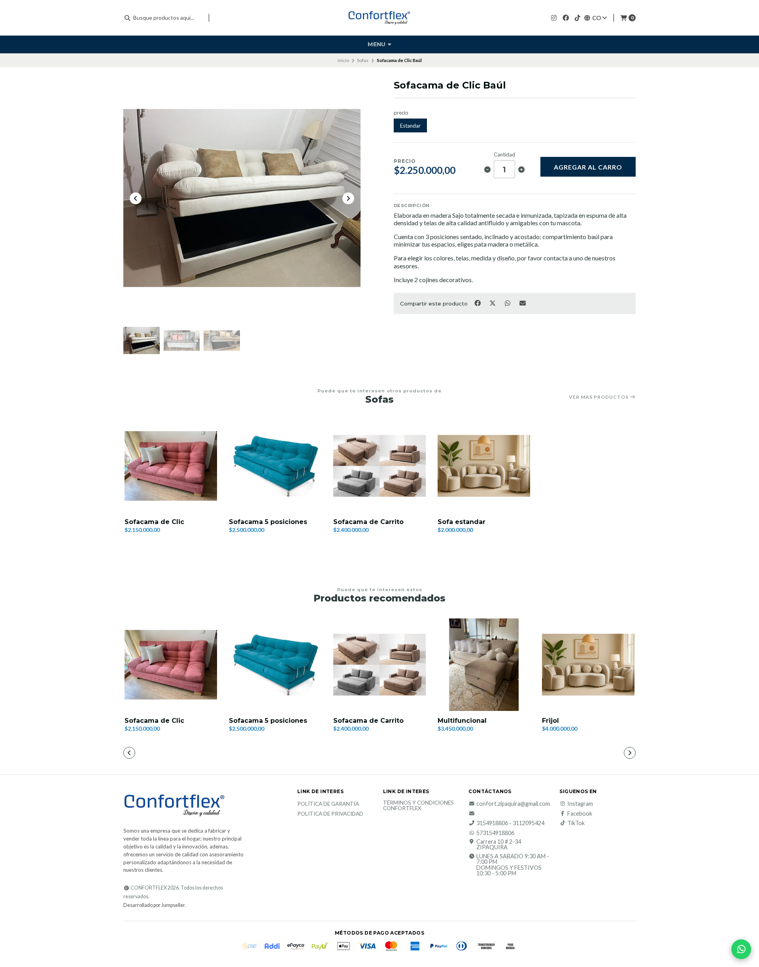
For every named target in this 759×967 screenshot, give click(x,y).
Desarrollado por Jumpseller (154, 905)
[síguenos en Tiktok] (578, 17)
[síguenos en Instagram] (554, 17)
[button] (332, 753)
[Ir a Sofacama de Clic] (171, 466)
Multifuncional (462, 720)
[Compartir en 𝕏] (492, 302)
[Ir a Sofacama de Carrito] (379, 466)
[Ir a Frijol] (588, 664)
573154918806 (495, 833)
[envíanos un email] (472, 813)
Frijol (550, 720)
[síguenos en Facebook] (566, 17)
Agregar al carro (588, 167)
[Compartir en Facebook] (477, 302)
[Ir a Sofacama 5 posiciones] (275, 466)
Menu (377, 44)
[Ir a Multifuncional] (484, 664)
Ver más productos (599, 397)
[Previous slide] (136, 198)
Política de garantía (328, 804)
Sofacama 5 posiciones (268, 522)
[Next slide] (348, 198)
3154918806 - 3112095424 (510, 823)
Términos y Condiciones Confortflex (418, 805)
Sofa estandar (461, 522)
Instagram (580, 804)
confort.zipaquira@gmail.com (513, 804)
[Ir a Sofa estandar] (484, 466)
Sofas (362, 60)
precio (401, 112)
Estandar (410, 126)
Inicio (343, 60)
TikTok (576, 823)
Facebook (579, 813)
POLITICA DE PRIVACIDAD (330, 814)
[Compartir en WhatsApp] (507, 302)
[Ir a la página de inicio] (379, 18)
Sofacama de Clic (154, 522)
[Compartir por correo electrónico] (523, 302)
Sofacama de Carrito (368, 522)
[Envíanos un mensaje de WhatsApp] (741, 949)
